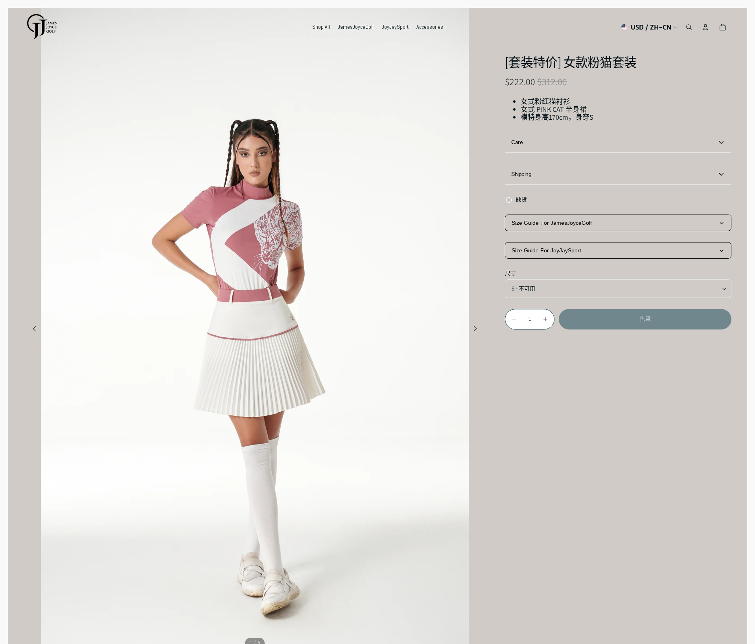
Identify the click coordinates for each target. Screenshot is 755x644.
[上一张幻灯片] (32, 330)
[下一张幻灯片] (477, 330)
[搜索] (689, 27)
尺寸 (510, 273)
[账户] (705, 27)
